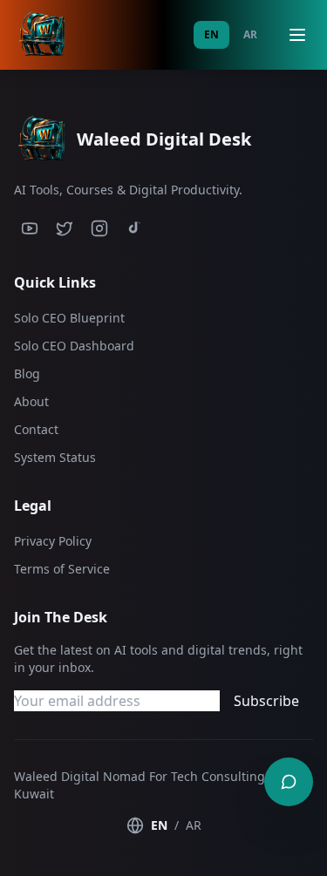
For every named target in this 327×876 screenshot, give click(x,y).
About (31, 401)
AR (250, 34)
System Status (55, 457)
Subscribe (266, 700)
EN (211, 34)
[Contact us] (288, 781)
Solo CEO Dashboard (74, 345)
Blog (27, 373)
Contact (36, 429)
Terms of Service (62, 568)
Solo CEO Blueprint (69, 317)
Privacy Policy (53, 541)
